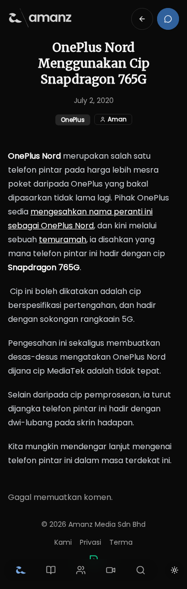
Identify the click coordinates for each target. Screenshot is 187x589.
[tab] (21, 570)
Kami (63, 542)
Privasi (90, 542)
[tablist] (81, 570)
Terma (121, 542)
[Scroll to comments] (168, 19)
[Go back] (142, 19)
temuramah (62, 239)
